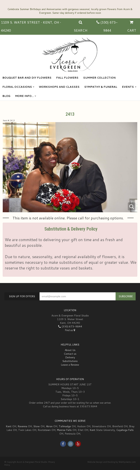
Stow (36, 426)
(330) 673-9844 (71, 326)
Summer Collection (99, 78)
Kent (8, 426)
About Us (70, 350)
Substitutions (70, 361)
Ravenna (22, 426)
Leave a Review (70, 365)
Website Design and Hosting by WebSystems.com (111, 461)
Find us (69, 330)
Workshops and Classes (59, 87)
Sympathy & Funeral (100, 87)
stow (46, 430)
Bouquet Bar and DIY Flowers (26, 78)
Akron (49, 426)
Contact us (70, 354)
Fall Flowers (67, 78)
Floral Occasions (17, 87)
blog (6, 96)
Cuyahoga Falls (125, 430)
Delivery (70, 357)
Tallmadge (65, 426)
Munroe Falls (64, 430)
